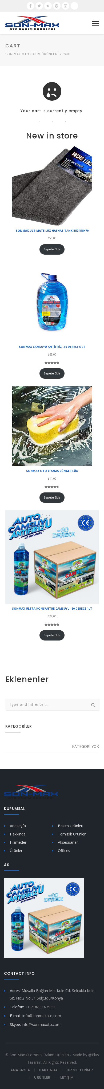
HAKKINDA (48, 1069)
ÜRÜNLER (42, 1077)
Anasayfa (18, 825)
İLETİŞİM (66, 1077)
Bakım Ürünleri (70, 825)
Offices (64, 850)
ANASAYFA (20, 1069)
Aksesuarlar (68, 842)
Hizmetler (18, 842)
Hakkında (18, 834)
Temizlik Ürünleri (72, 834)
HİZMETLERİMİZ (80, 1069)
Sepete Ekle (52, 249)
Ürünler (16, 850)
